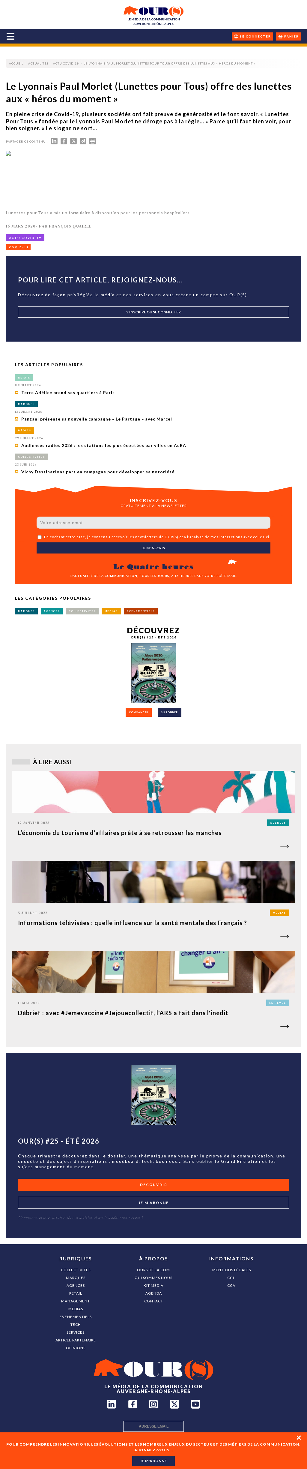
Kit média (153, 1285)
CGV (231, 1285)
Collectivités (76, 1270)
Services (76, 1332)
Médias (75, 1309)
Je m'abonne (154, 1202)
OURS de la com (153, 1270)
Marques (75, 1277)
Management (75, 1301)
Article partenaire (75, 1340)
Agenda (153, 1293)
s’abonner (169, 712)
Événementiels (76, 1316)
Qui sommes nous (153, 1277)
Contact (153, 1301)
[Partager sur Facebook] (64, 142)
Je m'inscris (153, 548)
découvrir (153, 1184)
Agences (76, 1285)
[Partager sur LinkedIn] (54, 142)
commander (138, 712)
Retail (75, 1293)
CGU (231, 1277)
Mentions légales (231, 1270)
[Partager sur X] (73, 142)
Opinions (75, 1348)
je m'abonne (153, 1460)
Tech (75, 1324)
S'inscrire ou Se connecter (153, 312)
